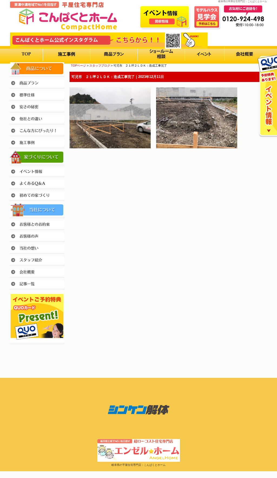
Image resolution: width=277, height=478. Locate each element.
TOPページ (78, 65)
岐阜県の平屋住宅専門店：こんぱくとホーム (138, 464)
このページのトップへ (253, 163)
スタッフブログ (99, 65)
